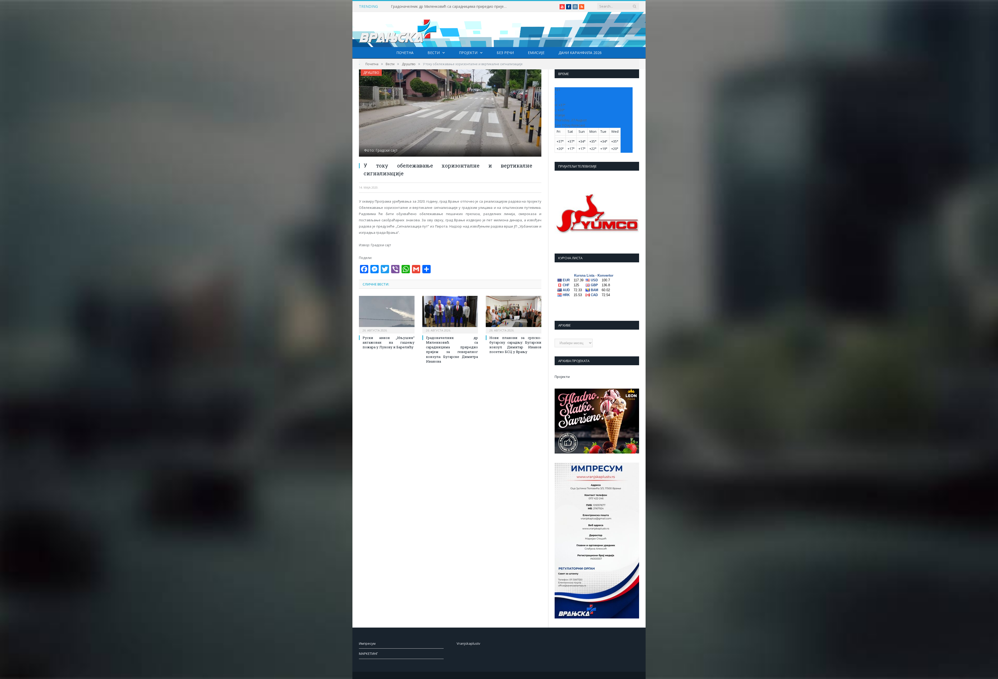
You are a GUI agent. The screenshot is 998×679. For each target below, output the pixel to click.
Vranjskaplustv (468, 643)
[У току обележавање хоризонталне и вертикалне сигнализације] (450, 113)
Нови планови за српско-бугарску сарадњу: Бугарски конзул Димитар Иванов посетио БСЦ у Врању (515, 344)
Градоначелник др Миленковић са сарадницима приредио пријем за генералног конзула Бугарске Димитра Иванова (450, 6)
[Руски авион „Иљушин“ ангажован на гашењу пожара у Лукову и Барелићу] (387, 314)
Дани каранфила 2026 (580, 52)
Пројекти (468, 52)
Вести (434, 52)
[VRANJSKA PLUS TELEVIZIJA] (398, 29)
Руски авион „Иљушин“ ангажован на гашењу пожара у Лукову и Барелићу (389, 342)
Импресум (367, 643)
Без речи (505, 52)
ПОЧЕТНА (404, 52)
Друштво (371, 72)
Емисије (536, 52)
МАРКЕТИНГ (368, 653)
